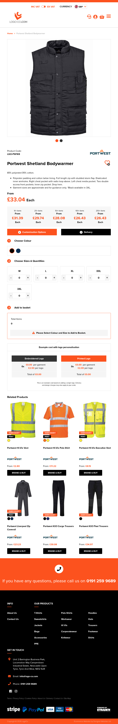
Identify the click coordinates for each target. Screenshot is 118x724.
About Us (12, 613)
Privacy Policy (18, 698)
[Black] (12, 251)
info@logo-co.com (29, 676)
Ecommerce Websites (82, 721)
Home (10, 33)
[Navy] (18, 251)
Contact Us (13, 619)
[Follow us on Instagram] (16, 691)
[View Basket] (101, 17)
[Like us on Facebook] (10, 691)
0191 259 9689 (101, 581)
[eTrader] (104, 709)
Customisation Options (34, 232)
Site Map (67, 698)
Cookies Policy (31, 698)
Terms (9, 698)
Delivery (87, 232)
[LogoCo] (33, 17)
